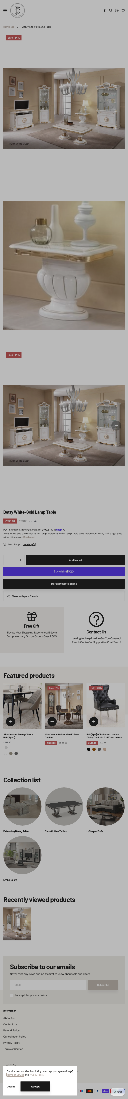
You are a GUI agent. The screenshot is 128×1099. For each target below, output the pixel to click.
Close (72, 1071)
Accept (35, 1086)
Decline (11, 1086)
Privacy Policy (37, 1074)
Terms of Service (15, 1074)
